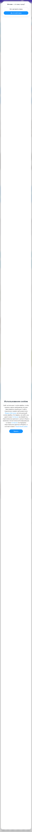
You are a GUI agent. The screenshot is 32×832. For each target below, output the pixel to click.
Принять (16, 431)
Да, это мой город (16, 13)
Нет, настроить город (16, 9)
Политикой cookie (21, 426)
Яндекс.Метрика (10, 413)
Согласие (15, 417)
